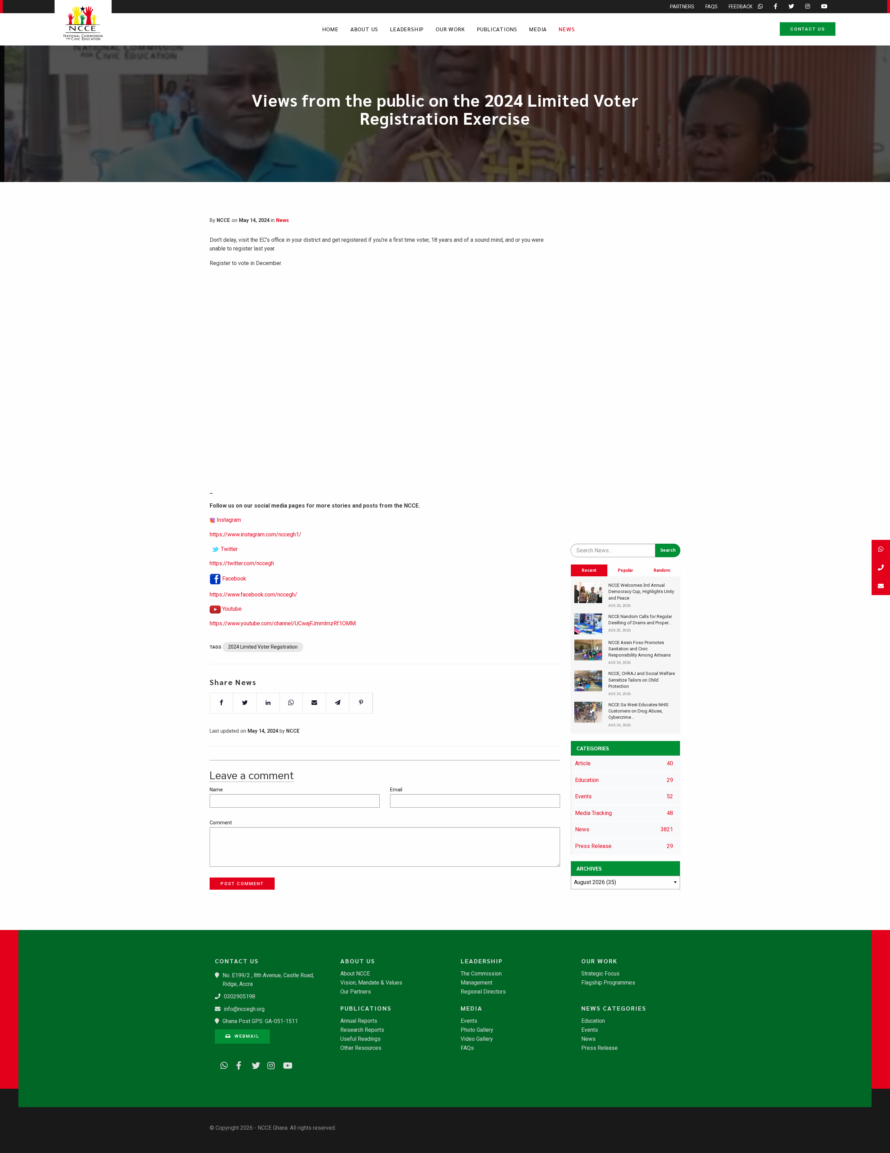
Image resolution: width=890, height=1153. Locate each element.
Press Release (599, 1048)
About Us (364, 29)
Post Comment (242, 883)
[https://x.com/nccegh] (253, 1064)
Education (593, 1021)
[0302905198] (881, 567)
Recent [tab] (589, 570)
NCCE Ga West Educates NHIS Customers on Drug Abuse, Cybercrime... (638, 711)
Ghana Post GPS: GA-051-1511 (260, 1021)
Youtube (232, 609)
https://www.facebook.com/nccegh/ (253, 594)
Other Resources (360, 1048)
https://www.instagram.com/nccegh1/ (255, 534)
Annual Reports (358, 1021)
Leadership (407, 29)
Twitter (229, 549)
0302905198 (239, 996)
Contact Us (807, 29)
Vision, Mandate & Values (371, 983)
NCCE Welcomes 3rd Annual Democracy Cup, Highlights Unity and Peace (641, 591)
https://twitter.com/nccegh (242, 563)
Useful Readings (360, 1039)
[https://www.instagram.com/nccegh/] (269, 1064)
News (567, 29)
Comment (221, 822)
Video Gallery (477, 1039)
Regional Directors (483, 992)
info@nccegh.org (244, 1009)
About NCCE (355, 974)
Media (538, 29)
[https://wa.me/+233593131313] (222, 1064)
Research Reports (362, 1030)
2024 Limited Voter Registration (263, 647)
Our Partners (355, 992)
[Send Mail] (881, 586)
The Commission (481, 974)
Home (330, 29)
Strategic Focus (600, 974)
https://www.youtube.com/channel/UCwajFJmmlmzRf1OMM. (283, 623)
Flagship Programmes (608, 983)
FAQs (711, 6)
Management (476, 983)
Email (396, 789)
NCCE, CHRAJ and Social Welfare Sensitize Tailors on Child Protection (641, 680)
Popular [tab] (625, 570)
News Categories (613, 1008)
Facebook (234, 578)
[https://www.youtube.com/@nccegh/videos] (284, 1064)
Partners (682, 6)
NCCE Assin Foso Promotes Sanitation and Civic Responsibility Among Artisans (639, 649)
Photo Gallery (477, 1030)
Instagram (229, 520)
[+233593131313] (881, 549)
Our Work (450, 29)
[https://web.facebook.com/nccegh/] (237, 1064)
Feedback (740, 6)
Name (216, 789)
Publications (497, 29)
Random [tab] (662, 570)
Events (469, 1021)
